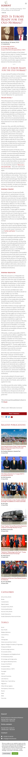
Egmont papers (5, 604)
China (2, 637)
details (4, 443)
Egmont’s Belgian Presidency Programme (11, 644)
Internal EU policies (6, 676)
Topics (7, 8)
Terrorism (3, 698)
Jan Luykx (5, 503)
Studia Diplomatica (6, 614)
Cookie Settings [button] (6, 753)
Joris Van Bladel (7, 581)
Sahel (2, 693)
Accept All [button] (15, 753)
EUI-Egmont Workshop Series (9, 661)
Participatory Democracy (7, 688)
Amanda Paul (17, 451)
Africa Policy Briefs (6, 597)
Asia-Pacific (4, 629)
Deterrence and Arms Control (8, 642)
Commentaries (6, 44)
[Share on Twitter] (9, 417)
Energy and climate (6, 647)
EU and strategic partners (7, 46)
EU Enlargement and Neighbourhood (10, 654)
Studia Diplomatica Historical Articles (11, 616)
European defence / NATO (18, 49)
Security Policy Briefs (6, 611)
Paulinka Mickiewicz (8, 451)
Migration (3, 683)
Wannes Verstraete (8, 529)
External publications (6, 609)
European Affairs (5, 666)
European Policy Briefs (7, 606)
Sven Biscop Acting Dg (16, 8)
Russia (3, 691)
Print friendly (14, 413)
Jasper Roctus (6, 555)
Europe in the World (6, 49)
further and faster (10, 231)
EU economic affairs (6, 651)
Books (2, 599)
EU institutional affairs (7, 656)
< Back (3, 12)
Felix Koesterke (7, 477)
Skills (2, 695)
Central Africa (4, 634)
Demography (4, 639)
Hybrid (3, 673)
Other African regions (7, 686)
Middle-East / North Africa (8, 681)
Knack (5, 402)
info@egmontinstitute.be (9, 738)
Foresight (3, 671)
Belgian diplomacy (6, 632)
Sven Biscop (6, 42)
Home (2, 8)
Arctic (2, 627)
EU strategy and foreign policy (9, 48)
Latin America (4, 678)
